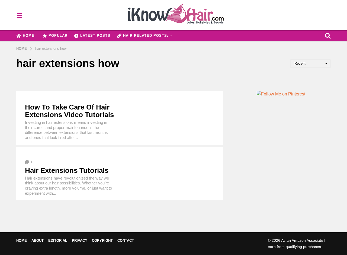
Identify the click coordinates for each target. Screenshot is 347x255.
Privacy (79, 241)
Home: (29, 36)
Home (21, 241)
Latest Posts (95, 36)
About (37, 241)
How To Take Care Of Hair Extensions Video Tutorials (69, 111)
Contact (125, 241)
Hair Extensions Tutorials (66, 170)
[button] (19, 15)
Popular (58, 36)
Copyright (102, 241)
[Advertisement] (281, 166)
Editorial (57, 241)
